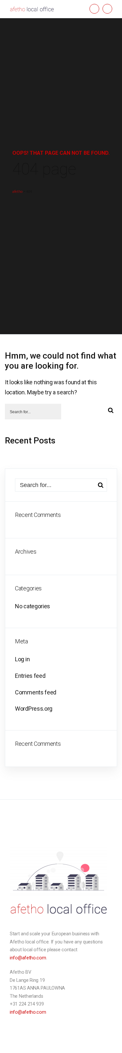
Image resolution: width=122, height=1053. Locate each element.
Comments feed (35, 692)
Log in (22, 659)
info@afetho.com (28, 958)
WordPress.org (33, 708)
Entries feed (30, 675)
